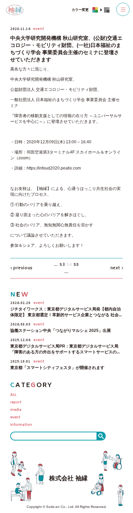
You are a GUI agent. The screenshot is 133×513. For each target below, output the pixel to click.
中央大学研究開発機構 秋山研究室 (41, 79)
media (15, 410)
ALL (13, 395)
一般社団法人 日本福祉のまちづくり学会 (47, 99)
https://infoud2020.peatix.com (54, 168)
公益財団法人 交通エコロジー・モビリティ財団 (53, 89)
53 (62, 265)
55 (76, 265)
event (15, 418)
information (21, 425)
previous (23, 268)
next (115, 268)
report (15, 403)
